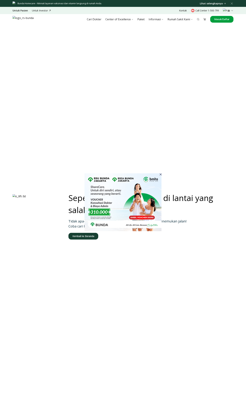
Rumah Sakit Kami (179, 19)
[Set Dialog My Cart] (204, 19)
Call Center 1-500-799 (207, 10)
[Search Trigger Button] (198, 19)
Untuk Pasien (20, 10)
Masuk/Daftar (221, 19)
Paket (141, 19)
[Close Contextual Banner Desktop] (231, 3)
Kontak (183, 10)
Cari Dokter (94, 19)
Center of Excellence (118, 19)
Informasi (155, 19)
